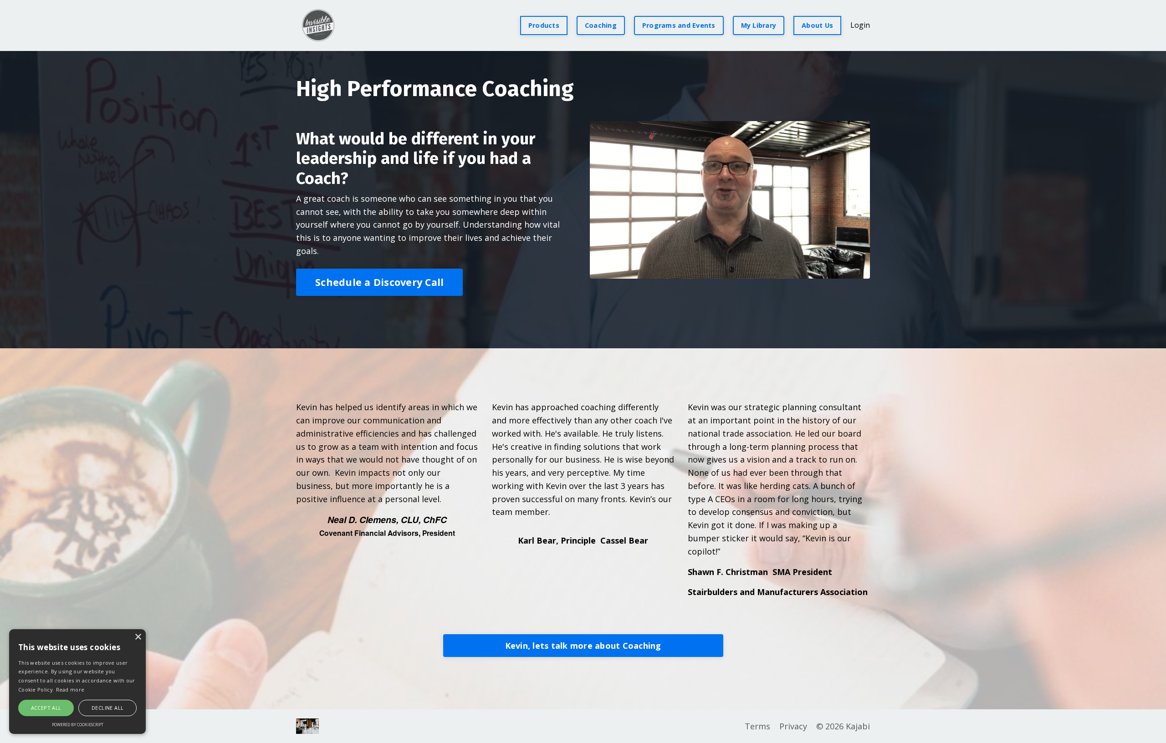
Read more (70, 689)
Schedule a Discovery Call (379, 282)
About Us (817, 25)
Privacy (793, 726)
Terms (757, 726)
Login (860, 25)
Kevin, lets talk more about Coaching (583, 645)
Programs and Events (679, 25)
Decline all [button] (107, 707)
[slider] (730, 271)
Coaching (601, 25)
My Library (759, 25)
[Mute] (861, 271)
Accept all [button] (46, 707)
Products (543, 25)
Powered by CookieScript (77, 725)
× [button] (137, 637)
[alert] (77, 681)
